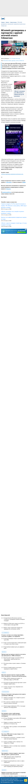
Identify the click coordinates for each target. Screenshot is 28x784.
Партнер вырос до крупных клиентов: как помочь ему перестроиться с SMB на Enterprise (13, 655)
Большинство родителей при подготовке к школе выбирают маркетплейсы (15, 683)
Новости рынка (13, 22)
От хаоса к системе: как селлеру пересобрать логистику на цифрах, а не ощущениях (12, 635)
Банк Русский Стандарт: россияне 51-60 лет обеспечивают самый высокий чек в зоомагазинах (14, 659)
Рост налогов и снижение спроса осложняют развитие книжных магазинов (14, 702)
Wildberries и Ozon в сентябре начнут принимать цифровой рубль (15, 746)
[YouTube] (16, 19)
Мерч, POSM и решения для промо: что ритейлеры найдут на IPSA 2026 (13, 679)
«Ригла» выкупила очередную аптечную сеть (12, 174)
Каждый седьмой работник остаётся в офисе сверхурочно (14, 761)
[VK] (9, 19)
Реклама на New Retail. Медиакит (14, 155)
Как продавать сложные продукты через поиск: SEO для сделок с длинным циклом (13, 754)
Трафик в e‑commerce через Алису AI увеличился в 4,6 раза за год (12, 723)
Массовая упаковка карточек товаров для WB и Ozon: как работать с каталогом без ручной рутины (13, 675)
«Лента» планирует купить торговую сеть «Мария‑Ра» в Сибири (13, 742)
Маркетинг (5, 750)
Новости (7, 22)
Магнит (9, 60)
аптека (17, 60)
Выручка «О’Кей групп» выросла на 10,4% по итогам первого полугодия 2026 (14, 624)
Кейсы (3, 672)
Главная (3, 22)
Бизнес (4, 651)
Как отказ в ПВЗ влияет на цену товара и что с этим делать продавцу (12, 734)
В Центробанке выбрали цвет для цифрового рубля (14, 647)
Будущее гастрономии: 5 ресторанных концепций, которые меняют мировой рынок (13, 773)
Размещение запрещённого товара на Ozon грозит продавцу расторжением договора (14, 766)
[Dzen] (13, 19)
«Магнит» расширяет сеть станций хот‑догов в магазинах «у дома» (14, 698)
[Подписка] (21, 19)
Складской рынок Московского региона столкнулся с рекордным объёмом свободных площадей (14, 619)
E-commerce (5, 632)
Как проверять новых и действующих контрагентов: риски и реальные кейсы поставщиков (11, 715)
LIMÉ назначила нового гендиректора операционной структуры (12, 757)
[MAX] (11, 19)
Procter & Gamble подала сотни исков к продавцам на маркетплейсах (13, 668)
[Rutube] (18, 19)
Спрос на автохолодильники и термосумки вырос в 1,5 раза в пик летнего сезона (15, 643)
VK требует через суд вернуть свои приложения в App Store (15, 727)
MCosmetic (5, 60)
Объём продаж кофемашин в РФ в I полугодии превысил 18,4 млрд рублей (14, 706)
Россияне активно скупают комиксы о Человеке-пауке (15, 664)
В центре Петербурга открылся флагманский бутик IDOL (14, 639)
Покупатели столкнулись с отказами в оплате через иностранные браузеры (14, 738)
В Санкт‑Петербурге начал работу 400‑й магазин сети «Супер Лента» (15, 719)
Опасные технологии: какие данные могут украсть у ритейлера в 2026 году (13, 695)
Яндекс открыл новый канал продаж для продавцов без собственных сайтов (13, 628)
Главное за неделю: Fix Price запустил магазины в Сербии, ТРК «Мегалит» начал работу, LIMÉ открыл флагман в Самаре (14, 205)
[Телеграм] (6, 19)
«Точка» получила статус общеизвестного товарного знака (13, 687)
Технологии (5, 691)
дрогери (13, 60)
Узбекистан (21, 60)
